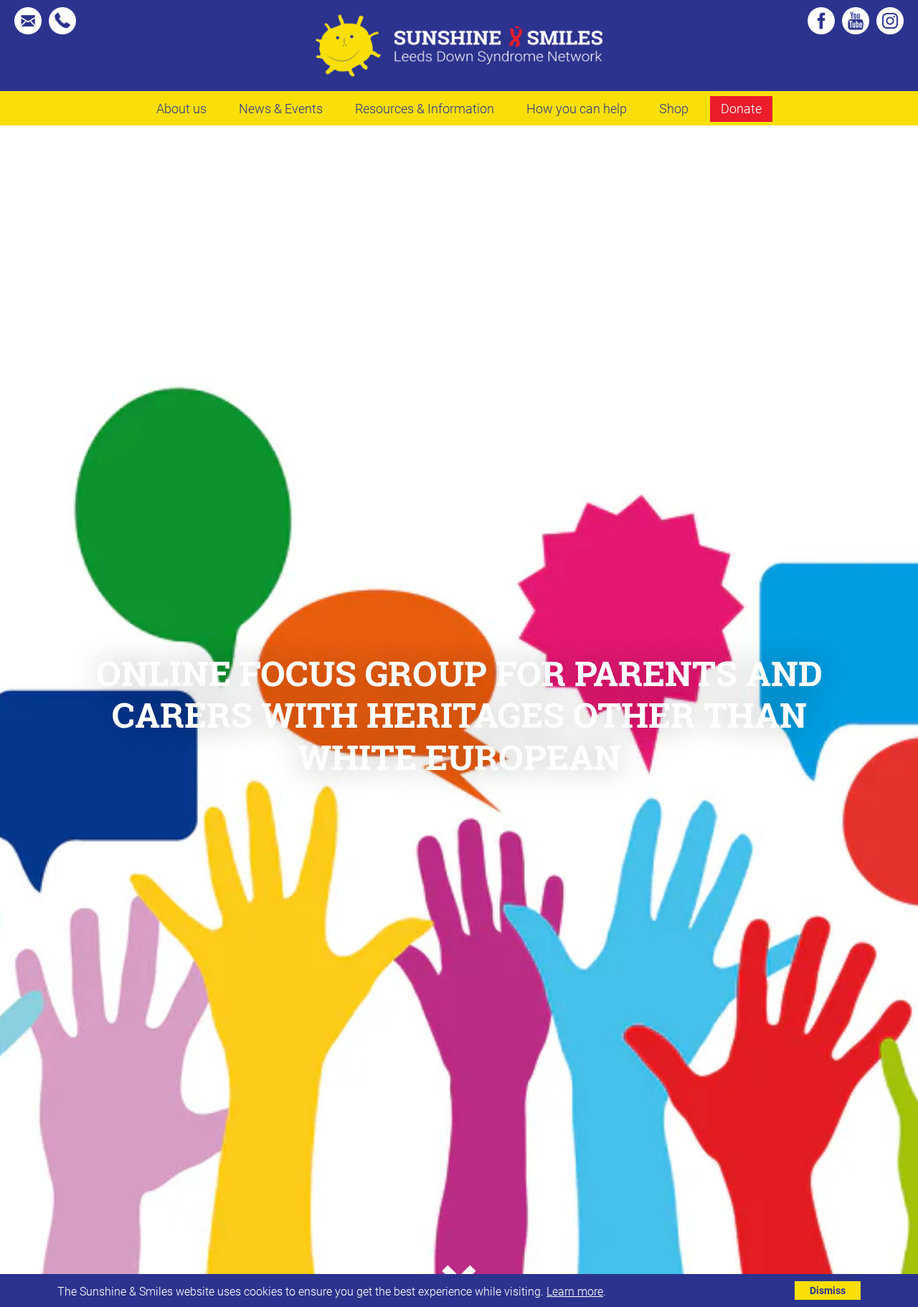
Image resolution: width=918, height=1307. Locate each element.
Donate (741, 108)
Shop (673, 108)
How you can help (576, 108)
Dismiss (828, 1290)
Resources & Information (424, 108)
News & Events (281, 108)
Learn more (574, 1290)
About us (181, 108)
